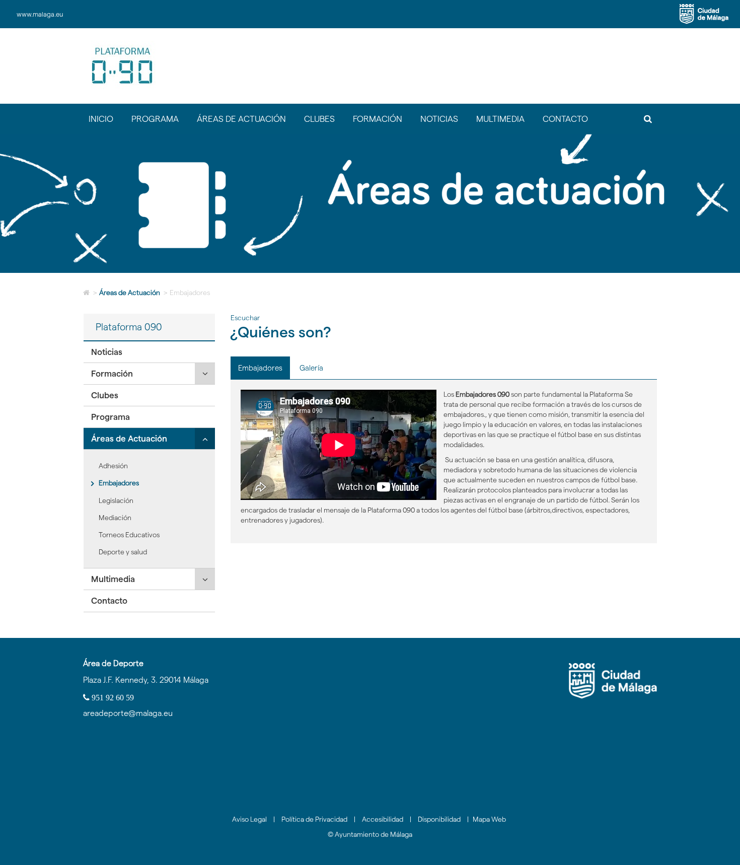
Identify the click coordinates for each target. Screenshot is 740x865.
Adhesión (113, 466)
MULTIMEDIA (500, 118)
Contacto (109, 600)
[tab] (149, 352)
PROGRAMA (155, 118)
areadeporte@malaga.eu (128, 713)
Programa (110, 416)
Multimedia (113, 579)
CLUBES (319, 118)
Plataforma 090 (129, 327)
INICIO (101, 118)
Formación (112, 373)
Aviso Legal (249, 819)
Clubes (104, 395)
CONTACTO (565, 118)
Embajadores (119, 483)
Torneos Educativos (129, 535)
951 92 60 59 (112, 697)
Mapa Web (489, 819)
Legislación (116, 500)
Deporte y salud (123, 552)
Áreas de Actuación (129, 293)
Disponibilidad (439, 819)
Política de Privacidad (314, 819)
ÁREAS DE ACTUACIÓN (241, 118)
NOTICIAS (439, 118)
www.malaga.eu (40, 14)
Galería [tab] (311, 368)
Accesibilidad (382, 819)
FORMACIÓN (377, 118)
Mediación (115, 518)
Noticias (106, 351)
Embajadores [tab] (260, 368)
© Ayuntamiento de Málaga (370, 834)
